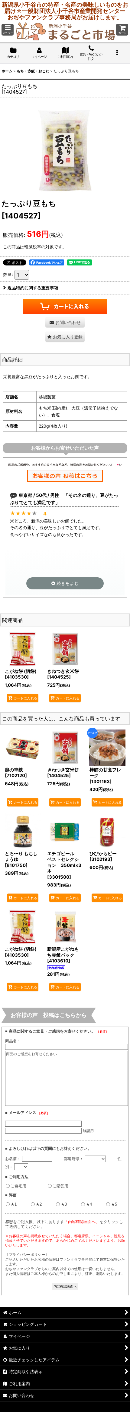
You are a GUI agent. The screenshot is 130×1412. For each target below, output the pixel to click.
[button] (8, 30)
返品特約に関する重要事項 (33, 287)
